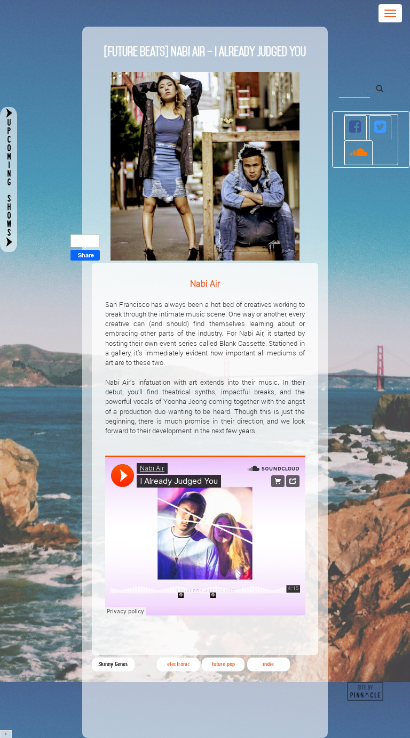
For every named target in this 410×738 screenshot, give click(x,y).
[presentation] (356, 128)
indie (268, 664)
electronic (178, 664)
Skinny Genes (113, 664)
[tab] (355, 127)
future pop (223, 664)
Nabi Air (205, 283)
